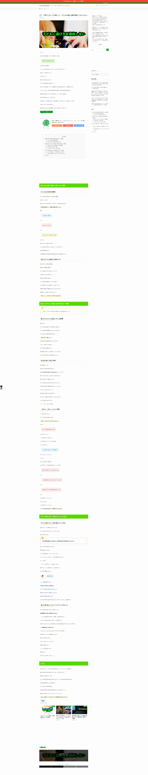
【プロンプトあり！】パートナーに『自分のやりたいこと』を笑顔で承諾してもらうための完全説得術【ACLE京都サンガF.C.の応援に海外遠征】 (100, 99)
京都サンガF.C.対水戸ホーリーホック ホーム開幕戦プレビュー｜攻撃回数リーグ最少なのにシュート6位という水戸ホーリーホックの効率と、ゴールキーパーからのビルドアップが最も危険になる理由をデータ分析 (100, 93)
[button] (51, 767)
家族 (44, 747)
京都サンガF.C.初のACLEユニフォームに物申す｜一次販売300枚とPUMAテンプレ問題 (100, 104)
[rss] (106, 3)
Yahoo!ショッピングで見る (79, 125)
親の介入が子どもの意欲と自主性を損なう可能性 (56, 143)
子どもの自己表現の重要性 (53, 140)
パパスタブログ (44, 5)
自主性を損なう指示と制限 (53, 146)
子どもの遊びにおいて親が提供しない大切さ (56, 151)
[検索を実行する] (107, 50)
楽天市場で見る (68, 125)
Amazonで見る (57, 125)
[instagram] (105, 3)
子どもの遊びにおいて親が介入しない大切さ (55, 150)
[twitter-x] (103, 3)
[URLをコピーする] (76, 767)
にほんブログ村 (43, 702)
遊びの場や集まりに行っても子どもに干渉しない (57, 153)
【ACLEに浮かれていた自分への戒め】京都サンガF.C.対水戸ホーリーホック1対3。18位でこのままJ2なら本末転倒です (100, 83)
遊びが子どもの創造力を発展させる (54, 141)
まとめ (47, 155)
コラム (42, 747)
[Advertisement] (63, 170)
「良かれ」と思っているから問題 (54, 148)
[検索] (108, 3)
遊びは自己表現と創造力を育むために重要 (54, 138)
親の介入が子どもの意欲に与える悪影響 (55, 145)
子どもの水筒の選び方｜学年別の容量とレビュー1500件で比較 (100, 88)
